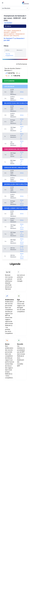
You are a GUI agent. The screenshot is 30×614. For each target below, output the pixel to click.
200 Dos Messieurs (13, 248)
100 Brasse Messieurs (13, 143)
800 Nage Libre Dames (13, 162)
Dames (7, 50)
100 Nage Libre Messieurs (13, 129)
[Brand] (25, 3)
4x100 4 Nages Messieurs (13, 98)
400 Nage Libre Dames (13, 154)
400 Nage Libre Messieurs (13, 241)
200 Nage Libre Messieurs (13, 234)
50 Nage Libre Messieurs (13, 121)
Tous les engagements (9, 54)
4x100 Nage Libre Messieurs (13, 92)
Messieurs (19, 50)
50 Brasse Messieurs (13, 136)
